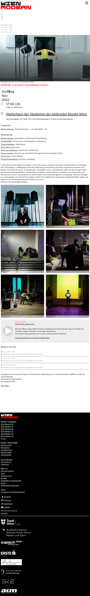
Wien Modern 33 (7, 436)
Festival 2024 (6, 27)
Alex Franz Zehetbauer (9, 150)
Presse (3, 489)
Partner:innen (6, 476)
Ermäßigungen (6, 450)
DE (2, 12)
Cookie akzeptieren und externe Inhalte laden (32, 338)
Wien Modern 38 (7, 424)
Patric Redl (5, 147)
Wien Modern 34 (7, 434)
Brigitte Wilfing (6, 141)
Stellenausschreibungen (10, 485)
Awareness (5, 464)
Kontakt (4, 478)
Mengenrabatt (6, 452)
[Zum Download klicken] (22, 206)
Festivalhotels (6, 455)
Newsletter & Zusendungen (11, 480)
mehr (45, 353)
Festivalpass (5, 447)
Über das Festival (7, 471)
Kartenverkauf (6, 445)
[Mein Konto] (2, 20)
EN (2, 15)
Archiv (3, 438)
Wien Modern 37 (7, 426)
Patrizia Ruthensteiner (9, 159)
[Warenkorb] (3, 22)
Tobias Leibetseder (8, 144)
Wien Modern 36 (7, 429)
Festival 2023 (6, 30)
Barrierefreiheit (6, 459)
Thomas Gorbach (7, 153)
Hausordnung (6, 462)
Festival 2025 (6, 25)
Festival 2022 (6, 32)
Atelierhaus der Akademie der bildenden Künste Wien (46, 114)
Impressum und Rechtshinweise (13, 492)
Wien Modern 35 (7, 431)
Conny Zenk (5, 156)
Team (3, 473)
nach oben (5, 385)
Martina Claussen (7, 129)
